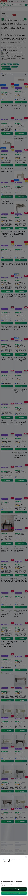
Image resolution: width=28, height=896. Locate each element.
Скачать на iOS (13, 889)
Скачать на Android (12, 893)
